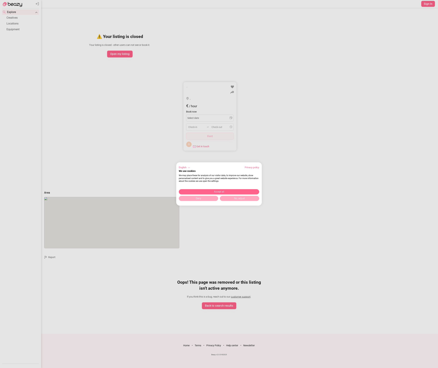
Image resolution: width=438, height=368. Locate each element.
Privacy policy (252, 167)
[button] (184, 168)
